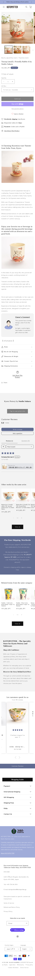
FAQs (5, 808)
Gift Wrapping (9, 797)
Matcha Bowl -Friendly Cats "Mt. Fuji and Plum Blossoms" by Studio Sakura (23, 506)
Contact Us (8, 814)
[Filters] (3, 447)
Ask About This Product (11, 131)
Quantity (3, 78)
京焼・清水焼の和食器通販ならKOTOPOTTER (17, 962)
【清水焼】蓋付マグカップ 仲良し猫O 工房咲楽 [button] (20, 467)
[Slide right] (33, 50)
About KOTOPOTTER (7, 853)
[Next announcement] (31, 2)
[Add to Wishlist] (13, 500)
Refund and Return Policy (12, 907)
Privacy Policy (8, 911)
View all (17, 527)
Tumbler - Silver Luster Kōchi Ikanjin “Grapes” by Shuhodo (22, 604)
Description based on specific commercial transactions (17, 897)
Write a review (17, 429)
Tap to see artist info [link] (17, 411)
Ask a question (17, 433)
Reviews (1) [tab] (9, 441)
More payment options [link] (18, 108)
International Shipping (12, 791)
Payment (7, 786)
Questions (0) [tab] (26, 441)
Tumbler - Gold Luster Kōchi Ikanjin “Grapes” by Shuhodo (8, 604)
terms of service (9, 903)
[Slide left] (2, 50)
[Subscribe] (26, 923)
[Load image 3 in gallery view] (26, 50)
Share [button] (5, 382)
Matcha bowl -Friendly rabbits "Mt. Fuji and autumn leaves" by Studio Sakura (7, 507)
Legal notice (12, 964)
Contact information (13, 967)
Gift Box (3, 86)
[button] (4, 7)
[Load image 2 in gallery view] (17, 50)
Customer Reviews (17, 766)
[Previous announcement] (3, 2)
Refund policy (20, 964)
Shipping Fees (9, 803)
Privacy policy (29, 964)
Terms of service (24, 967)
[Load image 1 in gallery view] (9, 50)
